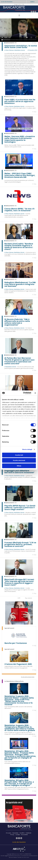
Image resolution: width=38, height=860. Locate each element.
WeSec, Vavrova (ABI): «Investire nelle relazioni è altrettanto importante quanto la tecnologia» (19, 139)
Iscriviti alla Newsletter (7, 1)
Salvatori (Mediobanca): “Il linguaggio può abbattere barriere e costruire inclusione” (19, 470)
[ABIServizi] (19, 849)
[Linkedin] (35, 43)
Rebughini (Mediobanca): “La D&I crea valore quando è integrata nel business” (20, 284)
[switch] (33, 430)
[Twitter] (33, 12)
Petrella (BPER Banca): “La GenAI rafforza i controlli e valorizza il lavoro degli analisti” (19, 507)
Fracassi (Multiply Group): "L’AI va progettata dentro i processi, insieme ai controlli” (20, 544)
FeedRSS (22, 833)
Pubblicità (28, 833)
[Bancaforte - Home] (14, 8)
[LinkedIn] (35, 12)
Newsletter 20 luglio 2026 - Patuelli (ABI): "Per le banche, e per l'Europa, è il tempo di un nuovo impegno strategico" (19, 782)
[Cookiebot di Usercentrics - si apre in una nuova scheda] (23, 393)
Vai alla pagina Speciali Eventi (27, 677)
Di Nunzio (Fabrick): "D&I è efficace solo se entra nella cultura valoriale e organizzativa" (17, 322)
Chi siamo (8, 833)
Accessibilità (24, 834)
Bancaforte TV (11, 96)
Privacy (12, 834)
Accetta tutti (19, 455)
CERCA (32, 1)
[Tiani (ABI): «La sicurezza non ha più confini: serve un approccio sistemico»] (19, 94)
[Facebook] (31, 12)
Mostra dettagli (27, 449)
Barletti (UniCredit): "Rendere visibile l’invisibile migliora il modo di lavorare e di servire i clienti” (18, 246)
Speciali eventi (9, 628)
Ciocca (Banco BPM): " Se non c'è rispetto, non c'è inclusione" (19, 209)
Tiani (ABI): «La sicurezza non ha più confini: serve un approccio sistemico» (19, 101)
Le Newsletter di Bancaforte (14, 681)
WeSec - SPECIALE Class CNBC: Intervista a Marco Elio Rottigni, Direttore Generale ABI (19, 175)
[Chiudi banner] (35, 393)
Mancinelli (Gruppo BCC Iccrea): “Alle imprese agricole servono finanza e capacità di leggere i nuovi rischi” (19, 582)
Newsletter (15, 833)
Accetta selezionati (19, 460)
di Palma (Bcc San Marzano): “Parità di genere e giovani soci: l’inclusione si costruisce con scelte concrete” (19, 360)
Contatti (17, 834)
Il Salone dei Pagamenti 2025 (18, 664)
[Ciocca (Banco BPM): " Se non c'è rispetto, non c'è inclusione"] (19, 204)
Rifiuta (19, 466)
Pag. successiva (28, 598)
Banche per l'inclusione (16, 643)
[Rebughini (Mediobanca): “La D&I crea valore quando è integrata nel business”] (19, 277)
